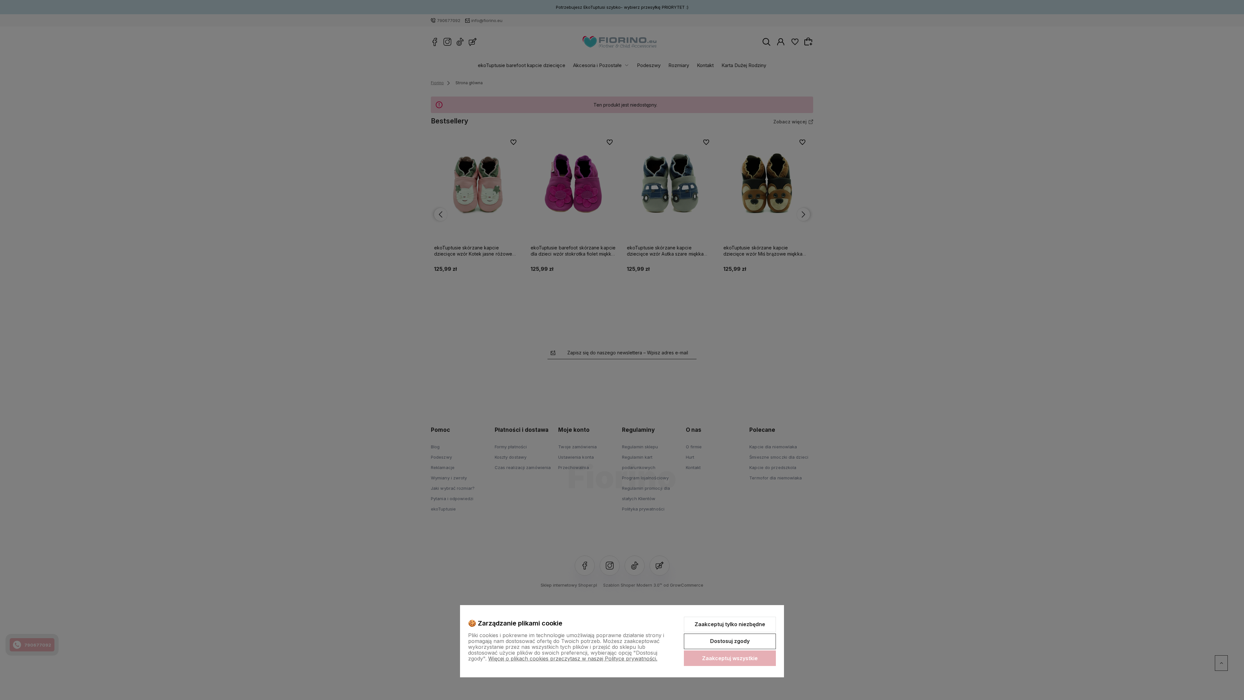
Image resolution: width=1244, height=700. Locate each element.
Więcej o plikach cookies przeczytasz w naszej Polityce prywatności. (572, 658)
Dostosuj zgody (730, 641)
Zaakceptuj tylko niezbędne (730, 624)
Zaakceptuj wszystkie (730, 658)
